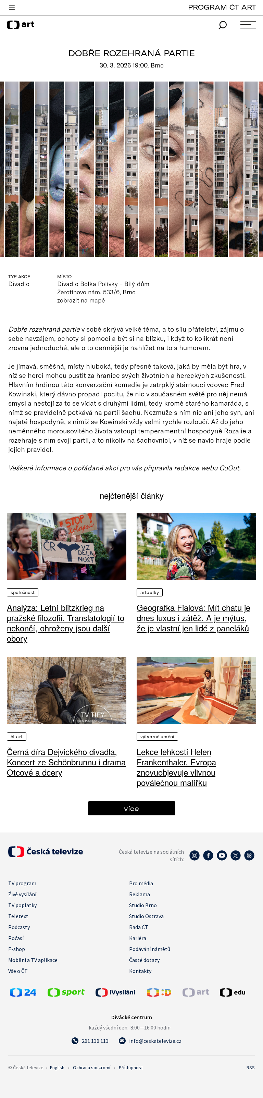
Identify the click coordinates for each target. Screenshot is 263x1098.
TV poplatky (22, 905)
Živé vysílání (22, 894)
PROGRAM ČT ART (222, 7)
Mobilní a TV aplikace (33, 960)
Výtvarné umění (157, 736)
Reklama (139, 894)
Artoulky (149, 592)
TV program (22, 883)
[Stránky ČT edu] (236, 992)
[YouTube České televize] (221, 858)
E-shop (16, 949)
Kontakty (140, 970)
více (131, 808)
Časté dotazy (144, 960)
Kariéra (137, 938)
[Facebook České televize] (208, 858)
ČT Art (17, 736)
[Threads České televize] (249, 858)
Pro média (141, 883)
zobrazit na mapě (81, 300)
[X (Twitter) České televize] (235, 858)
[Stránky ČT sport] (66, 994)
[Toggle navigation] (11, 8)
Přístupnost (131, 1067)
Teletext (18, 916)
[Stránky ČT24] (23, 994)
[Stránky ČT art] (196, 994)
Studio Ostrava (146, 916)
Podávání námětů (149, 949)
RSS (251, 1067)
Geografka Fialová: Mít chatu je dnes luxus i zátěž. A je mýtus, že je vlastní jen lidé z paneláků (193, 617)
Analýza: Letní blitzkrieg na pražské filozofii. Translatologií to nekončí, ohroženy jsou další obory (65, 622)
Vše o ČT (18, 970)
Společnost (23, 592)
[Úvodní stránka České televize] (45, 855)
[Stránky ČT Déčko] (159, 994)
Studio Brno (143, 905)
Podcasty (19, 927)
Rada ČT (138, 927)
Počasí (16, 938)
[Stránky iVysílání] (119, 992)
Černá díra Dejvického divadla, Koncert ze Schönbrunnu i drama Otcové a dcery (66, 762)
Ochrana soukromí (91, 1067)
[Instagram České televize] (194, 858)
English (57, 1067)
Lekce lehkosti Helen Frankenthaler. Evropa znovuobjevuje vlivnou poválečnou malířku (176, 767)
